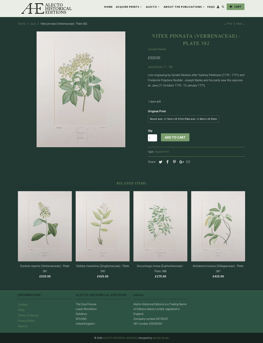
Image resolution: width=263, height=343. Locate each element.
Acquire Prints (129, 6)
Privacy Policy (26, 320)
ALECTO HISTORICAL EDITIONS (120, 337)
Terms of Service (28, 315)
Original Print (161, 151)
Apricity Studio (160, 337)
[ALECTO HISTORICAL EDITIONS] (45, 8)
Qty (150, 131)
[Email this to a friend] (187, 162)
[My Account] (218, 7)
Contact (23, 304)
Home (108, 6)
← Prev (228, 23)
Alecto (152, 6)
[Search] (223, 7)
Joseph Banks (157, 49)
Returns (22, 326)
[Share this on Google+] (181, 162)
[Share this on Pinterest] (174, 162)
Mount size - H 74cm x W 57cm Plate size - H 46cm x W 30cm (183, 118)
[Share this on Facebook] (167, 162)
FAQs (21, 310)
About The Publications (184, 6)
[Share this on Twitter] (160, 162)
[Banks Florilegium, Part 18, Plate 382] (81, 89)
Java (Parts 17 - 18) (160, 67)
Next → (240, 23)
